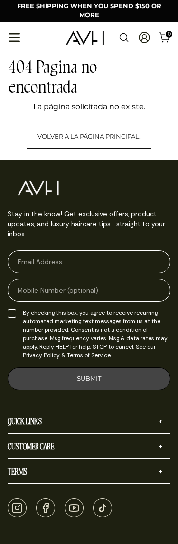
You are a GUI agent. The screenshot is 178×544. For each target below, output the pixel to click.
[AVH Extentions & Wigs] (84, 38)
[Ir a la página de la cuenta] (144, 38)
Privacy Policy (41, 355)
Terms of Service (89, 355)
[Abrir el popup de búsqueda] (123, 38)
